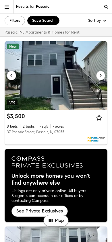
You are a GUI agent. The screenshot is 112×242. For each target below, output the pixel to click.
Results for (32, 6)
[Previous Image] (11, 75)
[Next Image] (100, 75)
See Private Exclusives (39, 211)
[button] (7, 6)
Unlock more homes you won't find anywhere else (50, 179)
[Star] (99, 117)
